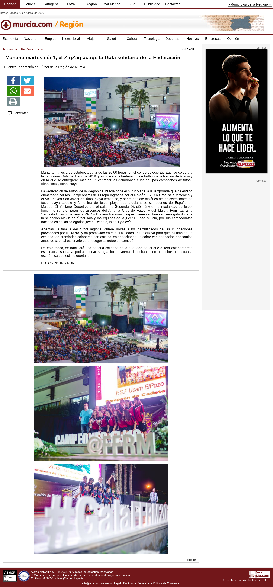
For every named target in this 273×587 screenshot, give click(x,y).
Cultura (132, 39)
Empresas (213, 39)
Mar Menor (111, 4)
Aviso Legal (113, 583)
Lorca (71, 4)
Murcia (30, 4)
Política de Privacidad (136, 583)
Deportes (172, 39)
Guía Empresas (132, 5)
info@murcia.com (93, 583)
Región (91, 4)
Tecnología (152, 39)
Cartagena (51, 4)
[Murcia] (29, 21)
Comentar (20, 113)
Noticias (192, 39)
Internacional (71, 39)
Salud (111, 39)
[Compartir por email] (27, 91)
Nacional (30, 39)
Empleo (51, 39)
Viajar (91, 39)
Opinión (233, 39)
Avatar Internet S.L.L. (256, 580)
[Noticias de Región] (104, 21)
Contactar (172, 4)
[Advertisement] (236, 246)
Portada (10, 4)
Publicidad (152, 4)
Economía (10, 39)
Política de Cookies (165, 583)
